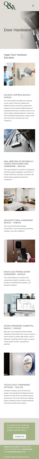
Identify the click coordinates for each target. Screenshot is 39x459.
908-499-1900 (20, 430)
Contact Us (19, 437)
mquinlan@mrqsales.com (17, 452)
